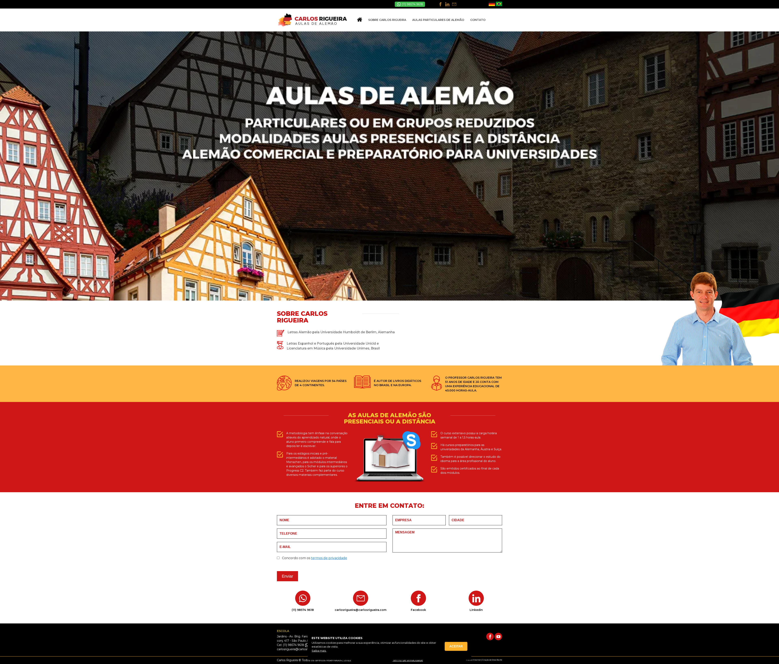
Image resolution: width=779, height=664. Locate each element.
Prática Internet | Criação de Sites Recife (484, 660)
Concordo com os (314, 558)
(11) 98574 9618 (412, 4)
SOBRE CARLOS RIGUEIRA (387, 20)
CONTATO (477, 20)
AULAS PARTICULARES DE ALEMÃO (438, 20)
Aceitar (456, 646)
